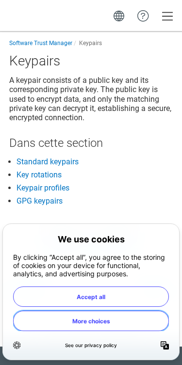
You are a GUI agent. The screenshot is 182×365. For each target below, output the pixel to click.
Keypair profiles (43, 187)
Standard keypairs (48, 161)
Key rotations (39, 174)
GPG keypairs (40, 201)
